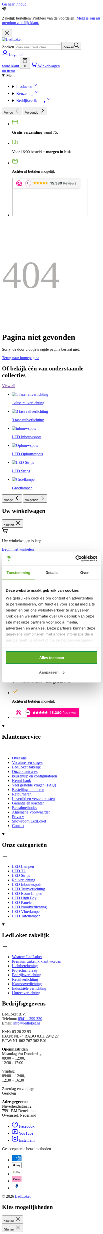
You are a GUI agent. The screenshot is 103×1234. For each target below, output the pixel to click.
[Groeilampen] (24, 435)
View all (8, 386)
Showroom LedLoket (29, 821)
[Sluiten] (7, 33)
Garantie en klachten (28, 803)
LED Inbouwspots (26, 884)
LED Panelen (23, 902)
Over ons (19, 758)
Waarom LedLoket (27, 957)
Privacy (18, 816)
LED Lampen (23, 866)
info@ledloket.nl (26, 1023)
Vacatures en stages (27, 762)
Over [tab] (84, 572)
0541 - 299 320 (30, 1018)
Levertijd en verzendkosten (33, 798)
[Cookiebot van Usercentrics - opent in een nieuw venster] (75, 558)
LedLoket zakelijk (26, 767)
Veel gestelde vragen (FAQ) (34, 785)
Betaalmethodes (24, 807)
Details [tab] (52, 572)
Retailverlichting (25, 979)
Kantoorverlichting (27, 984)
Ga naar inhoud (14, 4)
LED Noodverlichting (29, 907)
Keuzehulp (25, 93)
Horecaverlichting (26, 993)
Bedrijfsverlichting (31, 100)
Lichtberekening (25, 966)
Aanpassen (48, 672)
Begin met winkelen (18, 549)
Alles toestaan (51, 657)
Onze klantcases (25, 771)
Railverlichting (23, 880)
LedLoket (22, 1196)
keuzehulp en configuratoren (34, 776)
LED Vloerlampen (27, 911)
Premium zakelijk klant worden (36, 961)
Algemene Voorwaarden (31, 812)
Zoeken (8, 47)
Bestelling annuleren (28, 789)
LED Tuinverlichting (28, 889)
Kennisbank (21, 780)
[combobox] (38, 47)
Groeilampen (22, 488)
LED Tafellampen (26, 916)
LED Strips (21, 875)
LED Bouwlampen (27, 893)
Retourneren (22, 794)
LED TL (19, 871)
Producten (24, 86)
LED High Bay (24, 898)
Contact (18, 826)
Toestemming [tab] (18, 572)
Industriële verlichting (29, 988)
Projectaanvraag (24, 970)
